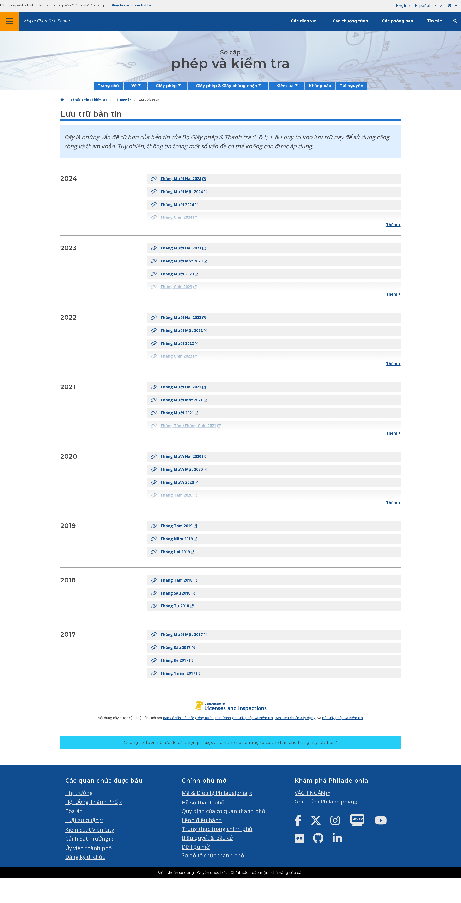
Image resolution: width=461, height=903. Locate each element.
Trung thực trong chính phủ (217, 829)
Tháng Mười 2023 (177, 274)
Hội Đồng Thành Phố (91, 801)
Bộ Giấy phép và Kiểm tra (342, 717)
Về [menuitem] (134, 85)
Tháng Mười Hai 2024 (180, 178)
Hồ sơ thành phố (203, 802)
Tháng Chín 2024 (176, 217)
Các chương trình (350, 21)
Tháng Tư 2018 (174, 606)
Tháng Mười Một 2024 (181, 191)
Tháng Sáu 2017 (175, 647)
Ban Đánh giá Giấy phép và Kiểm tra (244, 717)
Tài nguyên (123, 100)
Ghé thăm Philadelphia (323, 801)
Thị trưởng (79, 793)
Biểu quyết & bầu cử (207, 837)
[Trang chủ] (62, 100)
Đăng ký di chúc (85, 856)
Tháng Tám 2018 (176, 580)
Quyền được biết (212, 873)
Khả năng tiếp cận (287, 873)
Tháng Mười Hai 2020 (180, 456)
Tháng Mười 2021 (177, 413)
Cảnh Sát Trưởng (86, 838)
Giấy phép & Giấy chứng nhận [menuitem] (226, 85)
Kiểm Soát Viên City (89, 829)
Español (422, 5)
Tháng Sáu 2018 (175, 593)
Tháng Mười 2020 (177, 482)
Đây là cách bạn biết (130, 5)
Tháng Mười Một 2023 (181, 261)
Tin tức (434, 21)
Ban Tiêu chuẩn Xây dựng (295, 717)
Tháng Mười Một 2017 (181, 634)
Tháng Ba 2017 (174, 660)
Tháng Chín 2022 (176, 356)
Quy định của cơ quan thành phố (223, 811)
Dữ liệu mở (196, 846)
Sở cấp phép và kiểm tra (89, 100)
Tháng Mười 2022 (177, 343)
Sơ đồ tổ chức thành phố (213, 855)
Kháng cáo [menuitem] (320, 85)
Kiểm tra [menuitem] (285, 85)
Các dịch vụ (303, 21)
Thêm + (393, 224)
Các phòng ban (397, 21)
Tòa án (74, 811)
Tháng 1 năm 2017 (177, 673)
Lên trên (443, 855)
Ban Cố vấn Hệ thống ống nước (188, 717)
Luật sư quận (82, 820)
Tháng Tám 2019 (176, 526)
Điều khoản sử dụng (176, 873)
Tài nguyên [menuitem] (351, 85)
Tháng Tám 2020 (176, 495)
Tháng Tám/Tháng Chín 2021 (188, 425)
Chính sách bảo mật (248, 873)
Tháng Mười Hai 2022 (180, 317)
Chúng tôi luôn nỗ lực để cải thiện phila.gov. (230, 742)
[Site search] (455, 21)
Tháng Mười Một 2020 (181, 469)
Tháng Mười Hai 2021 (180, 387)
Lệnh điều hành (202, 820)
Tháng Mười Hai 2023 (180, 248)
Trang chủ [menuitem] (108, 85)
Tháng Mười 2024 (177, 204)
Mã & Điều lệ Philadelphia (214, 793)
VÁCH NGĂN (310, 793)
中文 (439, 5)
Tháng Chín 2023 (176, 286)
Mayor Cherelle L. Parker (47, 21)
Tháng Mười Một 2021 (181, 400)
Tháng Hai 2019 (175, 551)
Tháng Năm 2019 (176, 539)
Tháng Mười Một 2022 (181, 330)
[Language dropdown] (453, 6)
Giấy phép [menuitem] (166, 85)
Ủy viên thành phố (88, 848)
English (403, 5)
